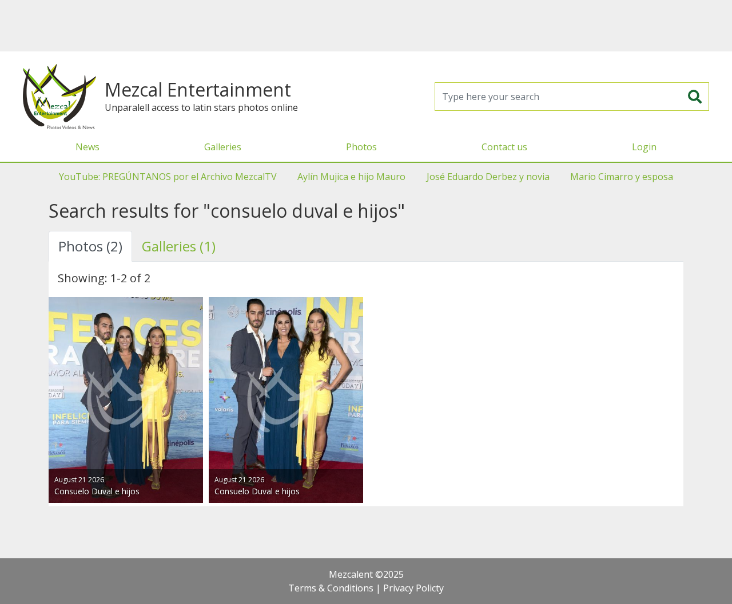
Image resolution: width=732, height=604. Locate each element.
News (87, 147)
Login (644, 147)
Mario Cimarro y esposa (621, 176)
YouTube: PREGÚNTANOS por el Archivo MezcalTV (168, 176)
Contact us (504, 147)
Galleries (222, 147)
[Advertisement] (366, 25)
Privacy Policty (413, 588)
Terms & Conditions (330, 588)
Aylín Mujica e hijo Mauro (351, 176)
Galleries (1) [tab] (179, 246)
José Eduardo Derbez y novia (488, 176)
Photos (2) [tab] (90, 246)
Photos (361, 147)
